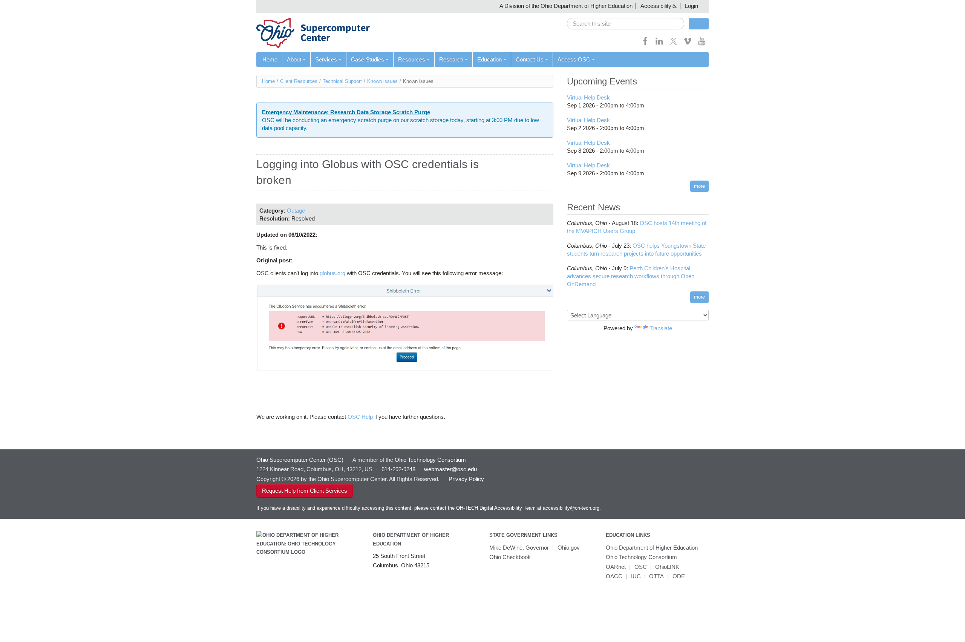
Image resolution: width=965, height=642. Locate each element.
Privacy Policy (466, 479)
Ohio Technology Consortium (641, 557)
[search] (625, 23)
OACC (614, 576)
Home (269, 59)
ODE (678, 576)
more (699, 186)
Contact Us (530, 59)
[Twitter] (673, 43)
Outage (296, 210)
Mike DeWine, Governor (519, 547)
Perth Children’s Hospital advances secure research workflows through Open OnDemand (630, 276)
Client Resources (298, 81)
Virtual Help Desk (588, 97)
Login (691, 6)
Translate (660, 328)
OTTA (656, 576)
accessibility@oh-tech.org (571, 508)
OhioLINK (667, 567)
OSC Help (360, 417)
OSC (640, 567)
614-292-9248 (398, 469)
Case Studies (367, 59)
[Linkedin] (659, 43)
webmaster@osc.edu (450, 469)
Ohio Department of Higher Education (652, 547)
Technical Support (342, 81)
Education (489, 59)
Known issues (382, 81)
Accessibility (655, 6)
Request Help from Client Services (304, 490)
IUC (636, 576)
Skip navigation (20, 6)
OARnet (616, 567)
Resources (411, 59)
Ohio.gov (569, 547)
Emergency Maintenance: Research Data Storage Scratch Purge (346, 112)
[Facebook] (645, 43)
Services (326, 59)
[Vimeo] (687, 43)
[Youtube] (702, 43)
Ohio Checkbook (510, 557)
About (294, 59)
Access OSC (574, 59)
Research (451, 59)
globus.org (332, 273)
